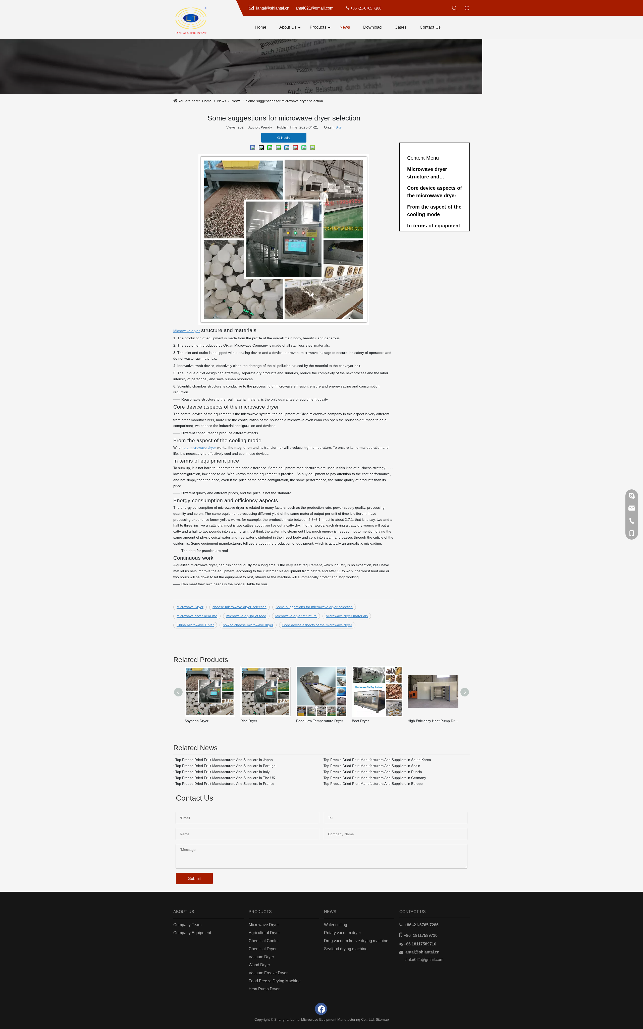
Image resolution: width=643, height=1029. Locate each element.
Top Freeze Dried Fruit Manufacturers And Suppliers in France (224, 784)
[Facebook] (321, 1009)
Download (372, 27)
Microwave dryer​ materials (347, 616)
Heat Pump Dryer (264, 989)
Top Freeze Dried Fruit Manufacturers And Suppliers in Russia (373, 772)
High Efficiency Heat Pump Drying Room (433, 721)
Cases (401, 27)
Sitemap (382, 1019)
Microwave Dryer (190, 607)
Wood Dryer (259, 965)
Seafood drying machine (345, 949)
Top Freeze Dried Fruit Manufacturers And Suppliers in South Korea (377, 760)
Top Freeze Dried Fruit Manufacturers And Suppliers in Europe (373, 784)
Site (339, 127)
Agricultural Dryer (264, 933)
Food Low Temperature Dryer (319, 721)
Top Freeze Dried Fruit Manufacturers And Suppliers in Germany (375, 778)
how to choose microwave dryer (248, 625)
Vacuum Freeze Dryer (268, 973)
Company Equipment (192, 933)
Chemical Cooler (264, 941)
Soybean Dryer (196, 721)
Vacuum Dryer (261, 957)
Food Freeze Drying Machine (275, 981)
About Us (288, 27)
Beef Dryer (360, 721)
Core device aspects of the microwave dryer (317, 625)
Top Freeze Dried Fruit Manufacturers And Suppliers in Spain (372, 766)
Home (260, 27)
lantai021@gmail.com (423, 959)
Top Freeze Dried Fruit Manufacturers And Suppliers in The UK (225, 778)
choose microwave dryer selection (239, 607)
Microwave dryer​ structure (296, 616)
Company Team (187, 925)
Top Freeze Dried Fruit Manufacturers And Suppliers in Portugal (225, 766)
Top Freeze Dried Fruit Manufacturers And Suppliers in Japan (224, 760)
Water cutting (335, 925)
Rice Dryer (248, 721)
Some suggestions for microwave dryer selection (314, 607)
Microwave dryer (186, 331)
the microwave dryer (200, 447)
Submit (194, 878)
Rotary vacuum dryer (342, 933)
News (345, 27)
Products (318, 27)
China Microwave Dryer (195, 625)
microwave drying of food (246, 616)
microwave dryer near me (197, 616)
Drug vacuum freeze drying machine (356, 941)
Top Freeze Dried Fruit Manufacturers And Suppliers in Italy (222, 772)
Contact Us (430, 27)
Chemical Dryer (263, 949)
